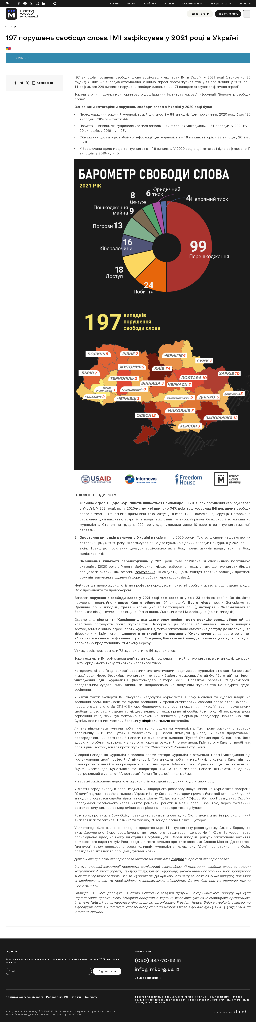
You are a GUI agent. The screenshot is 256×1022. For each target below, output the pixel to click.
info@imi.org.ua (154, 969)
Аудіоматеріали (192, 3)
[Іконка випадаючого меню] (246, 13)
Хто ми (76, 997)
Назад (12, 26)
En (7, 3)
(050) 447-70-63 (155, 960)
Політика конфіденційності (24, 997)
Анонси (169, 3)
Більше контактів (146, 978)
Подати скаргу (228, 13)
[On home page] (22, 14)
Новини (114, 3)
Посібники (149, 3)
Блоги (131, 3)
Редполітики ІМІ (57, 997)
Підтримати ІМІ (199, 13)
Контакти (90, 997)
